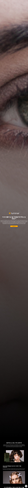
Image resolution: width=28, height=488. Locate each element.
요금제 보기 (14, 226)
